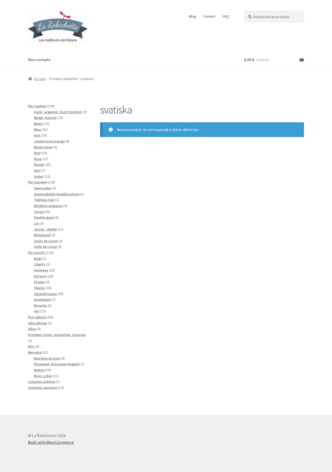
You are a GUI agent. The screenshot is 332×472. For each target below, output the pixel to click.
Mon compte (39, 59)
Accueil (39, 78)
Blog (192, 16)
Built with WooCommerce (51, 442)
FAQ (226, 16)
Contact (209, 16)
